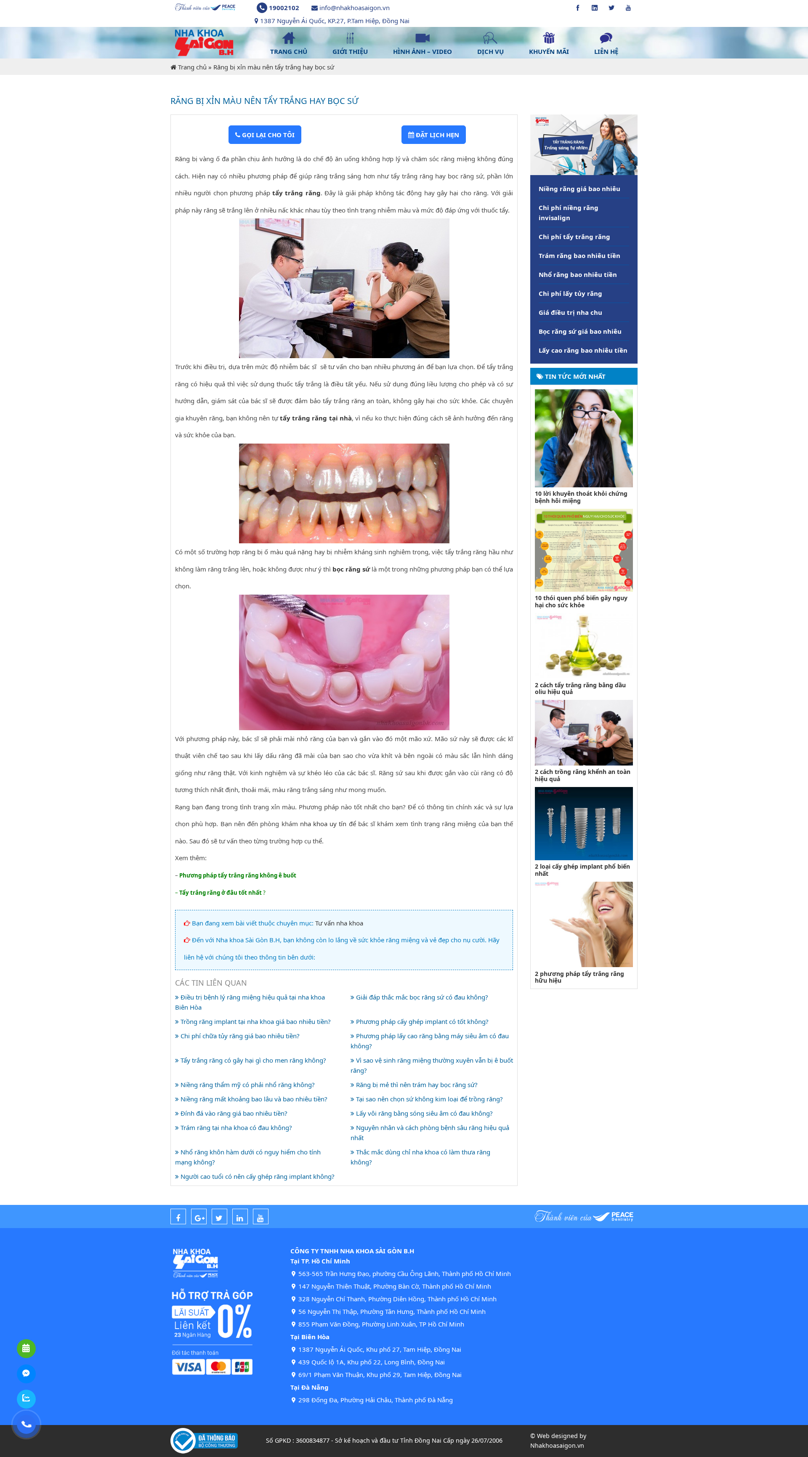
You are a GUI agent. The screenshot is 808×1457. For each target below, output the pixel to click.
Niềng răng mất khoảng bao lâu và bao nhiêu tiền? (253, 1099)
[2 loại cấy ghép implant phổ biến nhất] (584, 823)
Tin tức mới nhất (574, 376)
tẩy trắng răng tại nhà (316, 418)
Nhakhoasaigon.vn (557, 1445)
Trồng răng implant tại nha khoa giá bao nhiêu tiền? (255, 1021)
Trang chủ (192, 67)
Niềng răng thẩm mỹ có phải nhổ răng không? (247, 1084)
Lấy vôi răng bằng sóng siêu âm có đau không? (423, 1113)
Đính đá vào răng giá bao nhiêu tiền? (233, 1113)
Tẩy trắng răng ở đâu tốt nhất (220, 892)
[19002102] (26, 1424)
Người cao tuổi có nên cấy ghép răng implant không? (257, 1176)
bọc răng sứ (351, 569)
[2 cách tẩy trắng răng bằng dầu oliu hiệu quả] (584, 645)
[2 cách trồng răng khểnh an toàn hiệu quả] (584, 732)
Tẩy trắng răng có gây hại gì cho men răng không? (252, 1060)
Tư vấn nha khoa (339, 923)
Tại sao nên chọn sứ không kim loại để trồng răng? (428, 1099)
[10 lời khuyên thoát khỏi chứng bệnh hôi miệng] (584, 437)
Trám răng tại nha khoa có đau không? (235, 1127)
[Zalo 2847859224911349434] (26, 1399)
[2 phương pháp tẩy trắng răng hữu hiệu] (584, 924)
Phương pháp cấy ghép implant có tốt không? (421, 1021)
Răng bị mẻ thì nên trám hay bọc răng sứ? (416, 1084)
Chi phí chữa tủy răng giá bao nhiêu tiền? (239, 1036)
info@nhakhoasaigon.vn (354, 7)
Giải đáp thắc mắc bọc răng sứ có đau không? (421, 997)
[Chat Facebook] (26, 1373)
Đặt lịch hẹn (436, 134)
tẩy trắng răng (296, 193)
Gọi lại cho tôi (267, 134)
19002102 (284, 7)
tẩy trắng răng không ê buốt (257, 875)
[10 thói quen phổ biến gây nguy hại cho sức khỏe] (584, 549)
